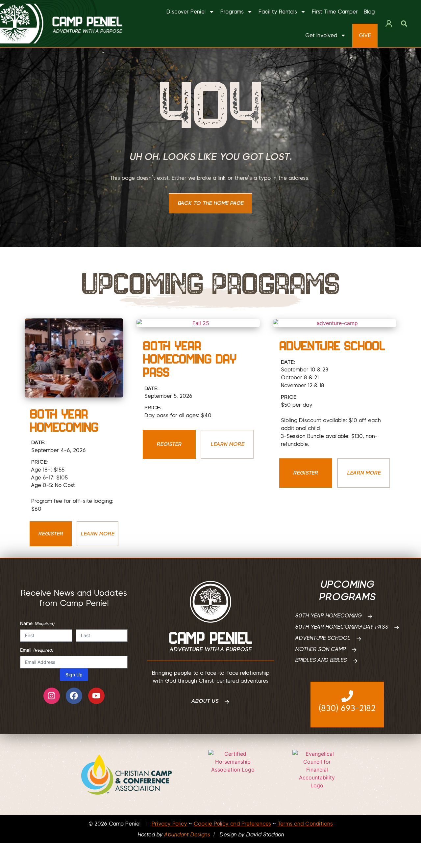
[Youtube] (96, 696)
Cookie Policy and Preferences (232, 824)
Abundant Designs (187, 834)
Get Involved (321, 35)
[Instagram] (51, 696)
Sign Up (74, 674)
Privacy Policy (169, 824)
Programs (232, 11)
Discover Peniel (186, 11)
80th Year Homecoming (64, 420)
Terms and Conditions (305, 824)
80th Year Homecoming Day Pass (189, 359)
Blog (369, 11)
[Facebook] (74, 696)
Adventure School (332, 346)
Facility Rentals (278, 11)
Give (365, 35)
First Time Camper (335, 11)
